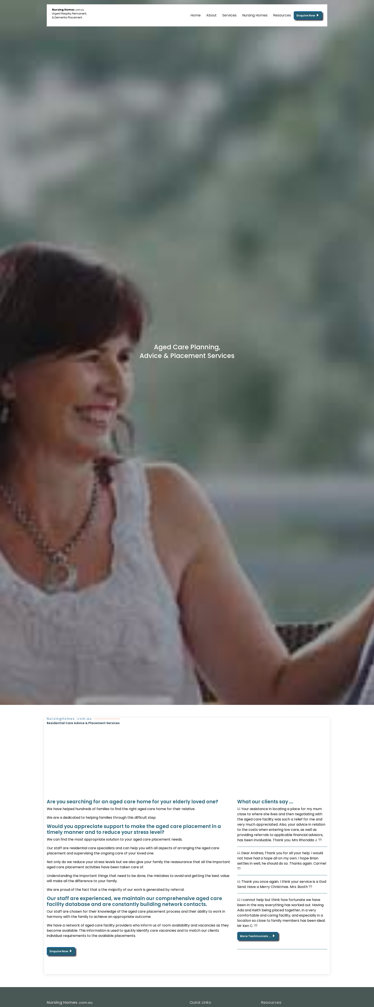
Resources (282, 15)
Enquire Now (306, 15)
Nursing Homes (255, 15)
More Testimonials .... (256, 936)
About (211, 15)
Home (195, 15)
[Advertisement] (187, 758)
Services (229, 15)
